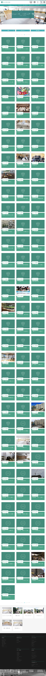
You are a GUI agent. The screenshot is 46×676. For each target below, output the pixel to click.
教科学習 (18, 640)
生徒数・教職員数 (4, 643)
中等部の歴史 (3, 641)
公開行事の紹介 (18, 659)
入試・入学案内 (19, 649)
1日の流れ (33, 640)
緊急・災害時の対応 (25, 5)
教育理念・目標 (4, 640)
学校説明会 (18, 654)
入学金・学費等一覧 (19, 656)
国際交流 (18, 642)
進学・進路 (33, 644)
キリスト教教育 (18, 641)
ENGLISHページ (42, 5)
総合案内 (33, 649)
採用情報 (33, 665)
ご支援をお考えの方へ (31, 5)
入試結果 (18, 655)
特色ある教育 (3, 642)
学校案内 (18, 658)
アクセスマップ (20, 5)
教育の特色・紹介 (19, 637)
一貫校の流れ (3, 644)
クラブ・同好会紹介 (34, 641)
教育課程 (18, 639)
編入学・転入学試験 (19, 660)
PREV (18, 34)
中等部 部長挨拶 (4, 639)
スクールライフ (34, 637)
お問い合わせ (9, 5)
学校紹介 (4, 637)
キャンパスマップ (15, 5)
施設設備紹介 (33, 642)
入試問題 (18, 657)
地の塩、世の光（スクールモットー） (36, 666)
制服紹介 (33, 643)
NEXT (28, 34)
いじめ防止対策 (37, 5)
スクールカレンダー (34, 639)
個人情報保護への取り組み (35, 664)
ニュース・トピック (4, 5)
